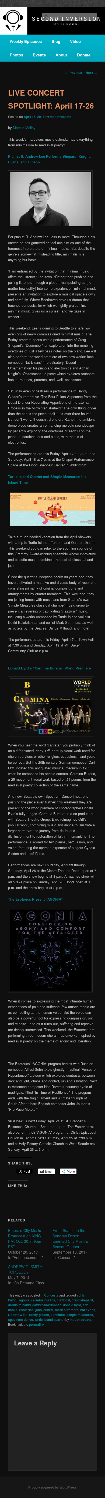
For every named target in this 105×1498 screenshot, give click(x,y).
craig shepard (82, 1300)
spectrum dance (20, 1319)
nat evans (87, 1309)
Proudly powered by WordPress (52, 1487)
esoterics (26, 1309)
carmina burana (43, 1300)
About (61, 55)
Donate (83, 55)
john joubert (44, 1309)
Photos (16, 55)
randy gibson (39, 1314)
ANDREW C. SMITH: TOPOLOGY (25, 1269)
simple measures (79, 1314)
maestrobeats (60, 116)
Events (39, 55)
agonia (24, 1300)
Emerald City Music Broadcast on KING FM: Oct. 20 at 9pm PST (24, 1238)
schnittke (58, 1314)
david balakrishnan (46, 1304)
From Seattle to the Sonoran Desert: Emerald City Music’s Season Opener (70, 1238)
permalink (36, 1324)
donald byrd (72, 1304)
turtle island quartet (50, 1319)
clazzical (63, 1300)
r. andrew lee (17, 1314)
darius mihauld (19, 1304)
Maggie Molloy (24, 127)
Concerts (51, 1295)
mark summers (67, 1309)
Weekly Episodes (26, 41)
